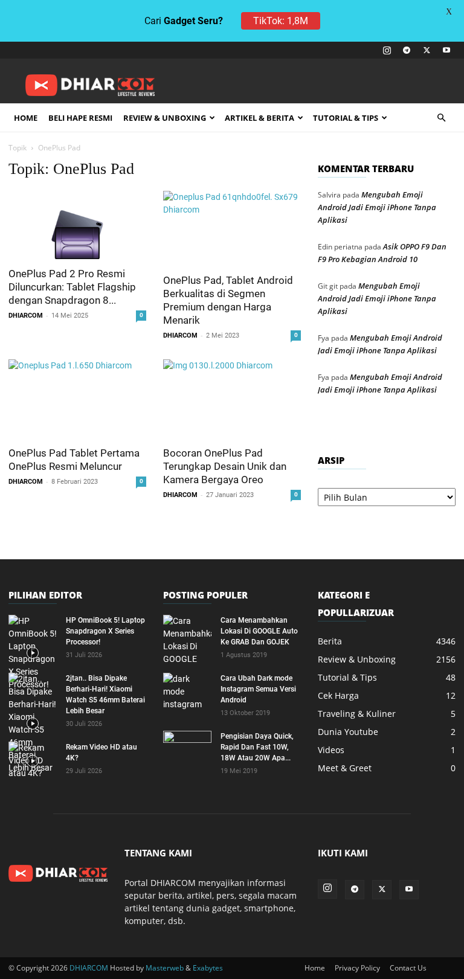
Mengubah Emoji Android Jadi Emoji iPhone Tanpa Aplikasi (377, 207)
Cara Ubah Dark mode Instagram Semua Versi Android (258, 689)
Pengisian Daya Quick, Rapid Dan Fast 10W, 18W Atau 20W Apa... (257, 747)
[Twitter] (426, 50)
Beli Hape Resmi (80, 117)
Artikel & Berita (259, 117)
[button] (441, 118)
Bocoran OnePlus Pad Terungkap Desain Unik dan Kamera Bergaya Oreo (224, 466)
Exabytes (208, 968)
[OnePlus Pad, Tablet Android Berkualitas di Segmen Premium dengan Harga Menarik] (232, 228)
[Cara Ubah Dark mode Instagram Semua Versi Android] (187, 692)
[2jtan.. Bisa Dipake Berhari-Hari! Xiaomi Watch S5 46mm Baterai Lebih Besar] (32, 723)
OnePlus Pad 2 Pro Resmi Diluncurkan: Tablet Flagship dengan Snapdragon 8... (72, 287)
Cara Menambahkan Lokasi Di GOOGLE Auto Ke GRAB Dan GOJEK (259, 631)
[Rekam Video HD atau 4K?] (32, 761)
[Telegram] (407, 50)
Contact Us (408, 968)
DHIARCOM (25, 315)
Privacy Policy (357, 968)
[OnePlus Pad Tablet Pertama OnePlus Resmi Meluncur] (77, 398)
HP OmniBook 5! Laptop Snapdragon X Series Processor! (105, 631)
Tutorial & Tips (345, 117)
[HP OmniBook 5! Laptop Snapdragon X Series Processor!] (32, 653)
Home (314, 968)
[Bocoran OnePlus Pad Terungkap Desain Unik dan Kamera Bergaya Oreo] (232, 398)
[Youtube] (446, 50)
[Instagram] (387, 50)
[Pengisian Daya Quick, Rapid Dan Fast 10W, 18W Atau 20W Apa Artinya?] (187, 748)
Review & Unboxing (164, 117)
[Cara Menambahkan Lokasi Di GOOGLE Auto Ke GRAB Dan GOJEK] (187, 640)
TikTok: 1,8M (280, 21)
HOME (25, 117)
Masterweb (165, 968)
